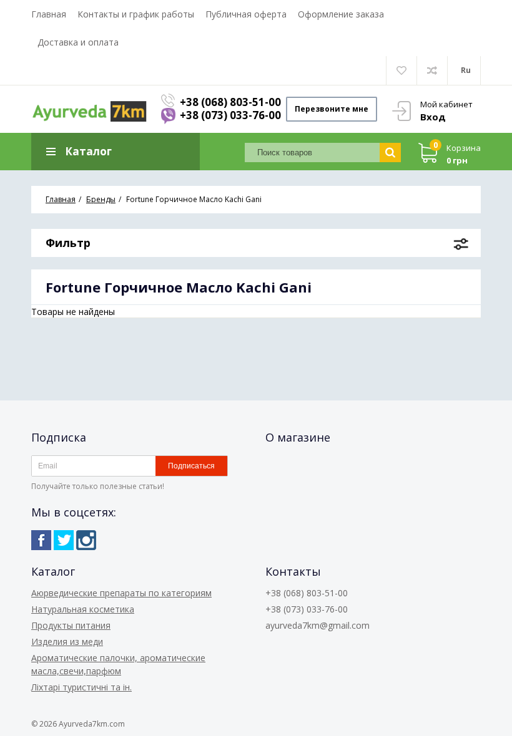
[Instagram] (86, 540)
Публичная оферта (246, 14)
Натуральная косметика (82, 609)
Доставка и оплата (78, 42)
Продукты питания (71, 625)
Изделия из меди (67, 641)
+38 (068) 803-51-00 (230, 102)
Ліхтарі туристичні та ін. (81, 687)
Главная (48, 14)
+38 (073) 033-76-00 (230, 115)
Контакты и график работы (135, 14)
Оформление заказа (341, 14)
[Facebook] (41, 540)
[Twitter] (64, 540)
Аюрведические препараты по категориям (121, 593)
